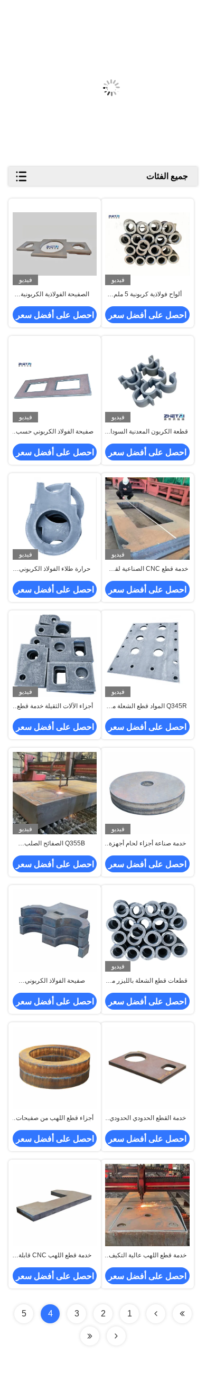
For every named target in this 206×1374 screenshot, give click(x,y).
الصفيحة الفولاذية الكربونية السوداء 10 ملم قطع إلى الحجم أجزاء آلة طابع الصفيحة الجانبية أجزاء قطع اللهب (55, 294)
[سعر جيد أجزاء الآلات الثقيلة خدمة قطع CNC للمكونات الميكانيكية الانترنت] (55, 656)
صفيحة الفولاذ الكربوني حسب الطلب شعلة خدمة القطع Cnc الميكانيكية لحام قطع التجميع (54, 432)
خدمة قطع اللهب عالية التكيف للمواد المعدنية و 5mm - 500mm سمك (147, 1255)
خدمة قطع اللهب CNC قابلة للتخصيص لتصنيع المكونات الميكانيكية (54, 1255)
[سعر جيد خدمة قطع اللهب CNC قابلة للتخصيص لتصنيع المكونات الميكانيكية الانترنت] (55, 1205)
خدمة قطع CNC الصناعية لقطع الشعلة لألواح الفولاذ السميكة (147, 569)
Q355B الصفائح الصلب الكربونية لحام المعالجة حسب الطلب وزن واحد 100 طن (54, 844)
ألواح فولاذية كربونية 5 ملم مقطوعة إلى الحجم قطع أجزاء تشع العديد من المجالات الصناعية (147, 294)
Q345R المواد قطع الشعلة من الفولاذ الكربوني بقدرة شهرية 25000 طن (147, 706)
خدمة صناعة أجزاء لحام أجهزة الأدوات (147, 844)
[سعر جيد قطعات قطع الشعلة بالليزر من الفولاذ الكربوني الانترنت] (147, 930)
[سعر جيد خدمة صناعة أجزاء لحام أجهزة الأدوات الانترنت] (147, 793)
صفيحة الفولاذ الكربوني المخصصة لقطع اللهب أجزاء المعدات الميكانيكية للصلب (54, 981)
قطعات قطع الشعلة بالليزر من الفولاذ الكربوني (147, 981)
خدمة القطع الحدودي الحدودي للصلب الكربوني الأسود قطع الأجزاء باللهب (147, 1118)
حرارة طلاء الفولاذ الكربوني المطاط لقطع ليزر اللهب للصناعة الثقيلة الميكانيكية (54, 569)
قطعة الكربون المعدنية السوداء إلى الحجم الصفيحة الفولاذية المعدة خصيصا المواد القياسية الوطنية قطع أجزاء (147, 432)
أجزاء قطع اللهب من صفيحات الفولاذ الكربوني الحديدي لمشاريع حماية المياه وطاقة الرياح (54, 1118)
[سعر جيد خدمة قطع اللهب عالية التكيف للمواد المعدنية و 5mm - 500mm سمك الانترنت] (147, 1205)
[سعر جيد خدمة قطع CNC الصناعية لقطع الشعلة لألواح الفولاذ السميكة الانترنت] (147, 518)
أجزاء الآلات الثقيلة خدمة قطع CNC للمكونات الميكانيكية (55, 706)
